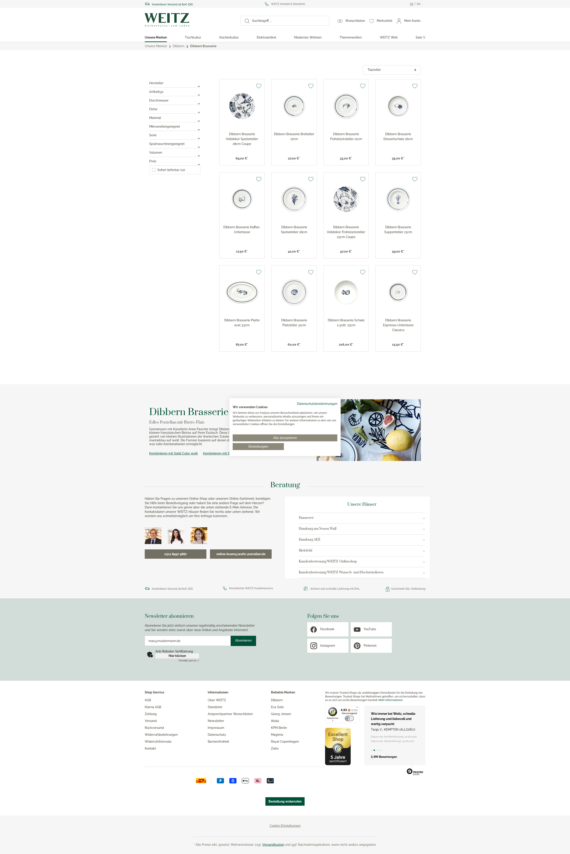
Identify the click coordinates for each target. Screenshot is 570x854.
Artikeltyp (156, 92)
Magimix (277, 734)
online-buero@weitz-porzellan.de (240, 554)
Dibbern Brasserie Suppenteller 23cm (398, 229)
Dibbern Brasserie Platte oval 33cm (242, 322)
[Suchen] (244, 20)
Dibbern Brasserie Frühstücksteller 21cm (346, 136)
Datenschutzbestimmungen (317, 403)
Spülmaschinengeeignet (167, 144)
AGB (148, 700)
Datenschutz (217, 734)
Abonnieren (243, 640)
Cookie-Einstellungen (285, 826)
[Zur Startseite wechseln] (188, 19)
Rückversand (154, 728)
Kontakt (150, 748)
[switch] (349, 718)
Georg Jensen (281, 714)
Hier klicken (177, 656)
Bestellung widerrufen (285, 801)
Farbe (153, 109)
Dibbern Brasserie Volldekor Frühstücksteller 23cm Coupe (346, 232)
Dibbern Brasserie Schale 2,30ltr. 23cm (346, 322)
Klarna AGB (153, 707)
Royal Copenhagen (285, 741)
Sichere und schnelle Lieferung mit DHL (335, 588)
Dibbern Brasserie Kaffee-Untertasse (242, 229)
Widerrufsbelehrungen (161, 734)
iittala (275, 721)
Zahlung (151, 714)
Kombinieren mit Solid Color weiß (173, 453)
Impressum (216, 728)
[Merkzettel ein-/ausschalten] (258, 86)
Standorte (215, 707)
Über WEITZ (217, 700)
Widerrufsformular (158, 741)
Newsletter (216, 721)
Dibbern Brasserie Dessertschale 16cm (398, 136)
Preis (152, 161)
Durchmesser (159, 100)
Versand (151, 721)
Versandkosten (273, 844)
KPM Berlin (279, 728)
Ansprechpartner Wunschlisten (230, 714)
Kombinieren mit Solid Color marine (229, 453)
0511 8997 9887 (175, 554)
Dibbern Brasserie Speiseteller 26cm (294, 229)
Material (155, 118)
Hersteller (156, 83)
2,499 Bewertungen (384, 756)
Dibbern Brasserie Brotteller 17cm (294, 136)
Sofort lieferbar (171, 170)
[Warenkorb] (424, 20)
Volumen (155, 152)
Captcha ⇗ (189, 660)
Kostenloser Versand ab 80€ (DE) (172, 4)
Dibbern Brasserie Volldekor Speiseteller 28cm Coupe (242, 139)
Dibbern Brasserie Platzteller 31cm (294, 322)
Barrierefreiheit (218, 741)
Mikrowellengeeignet (164, 126)
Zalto (275, 748)
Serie (153, 135)
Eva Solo (277, 707)
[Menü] (357, 708)
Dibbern (277, 700)
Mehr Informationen (391, 700)
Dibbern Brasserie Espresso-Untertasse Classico (398, 325)
